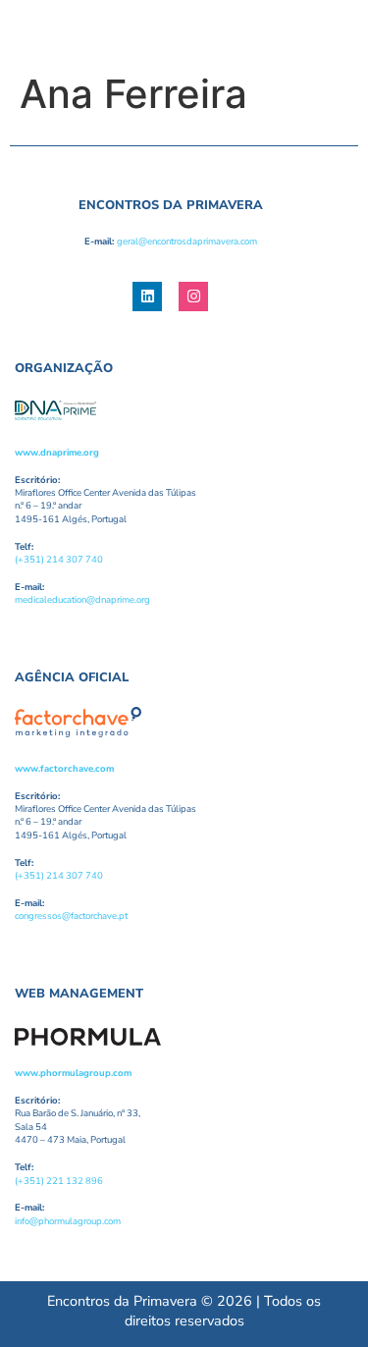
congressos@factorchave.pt (71, 915)
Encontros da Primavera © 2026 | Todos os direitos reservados (184, 1310)
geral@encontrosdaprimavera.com (187, 241)
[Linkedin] (147, 296)
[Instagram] (193, 296)
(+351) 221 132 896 (59, 1180)
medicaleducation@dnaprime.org (82, 599)
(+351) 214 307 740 (59, 559)
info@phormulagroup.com (68, 1220)
